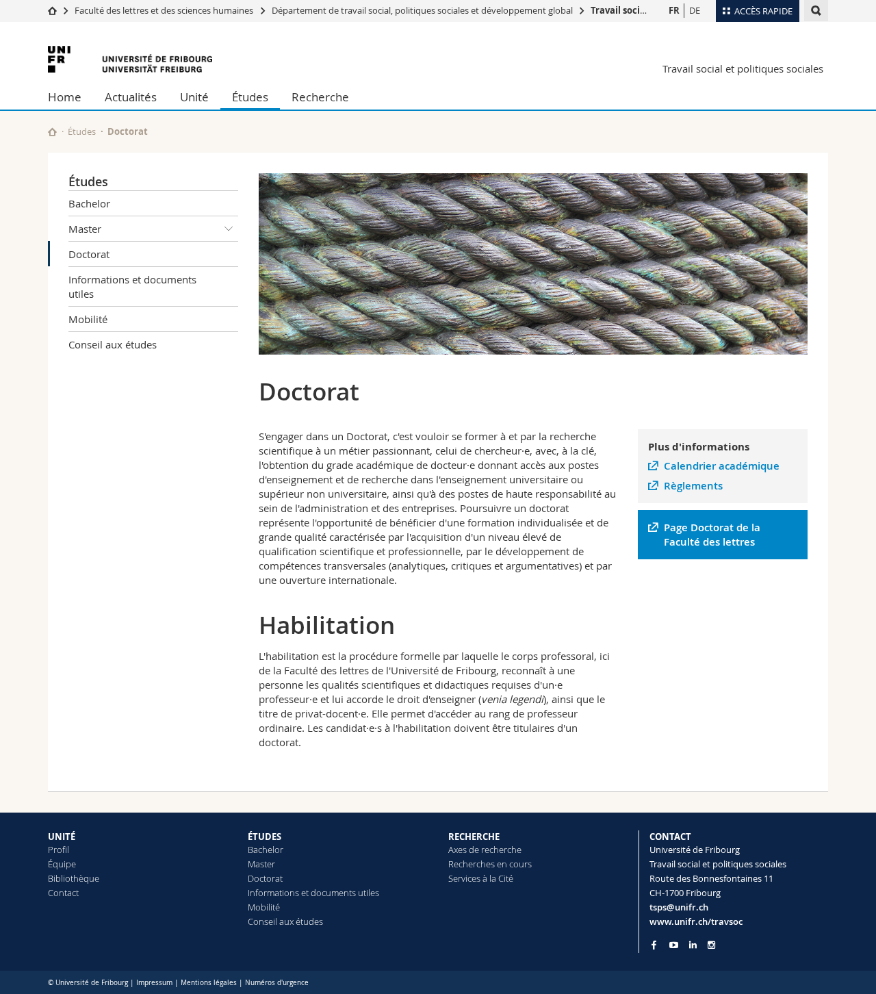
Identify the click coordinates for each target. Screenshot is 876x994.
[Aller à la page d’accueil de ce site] (52, 132)
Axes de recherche (484, 849)
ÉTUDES (264, 836)
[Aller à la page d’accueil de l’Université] (130, 59)
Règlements (693, 486)
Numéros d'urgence (277, 982)
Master (84, 228)
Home (64, 97)
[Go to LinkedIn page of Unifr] (693, 945)
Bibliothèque (73, 878)
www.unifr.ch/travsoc (696, 921)
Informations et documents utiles (132, 286)
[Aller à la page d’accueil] (52, 10)
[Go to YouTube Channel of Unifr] (673, 945)
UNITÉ (61, 836)
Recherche (320, 97)
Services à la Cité (480, 878)
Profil (58, 849)
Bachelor (89, 203)
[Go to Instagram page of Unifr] (711, 945)
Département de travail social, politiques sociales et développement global (422, 10)
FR (674, 10)
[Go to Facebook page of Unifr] (653, 945)
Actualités (131, 97)
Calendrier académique (722, 466)
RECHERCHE (474, 836)
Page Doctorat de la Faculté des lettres (712, 534)
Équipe (62, 864)
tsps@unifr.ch (678, 907)
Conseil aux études (112, 344)
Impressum (154, 982)
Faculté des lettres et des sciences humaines (165, 10)
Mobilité (87, 319)
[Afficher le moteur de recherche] (816, 10)
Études (250, 97)
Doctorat (89, 254)
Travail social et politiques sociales (742, 68)
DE (694, 10)
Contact (63, 893)
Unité (194, 97)
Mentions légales (209, 982)
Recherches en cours (490, 864)
